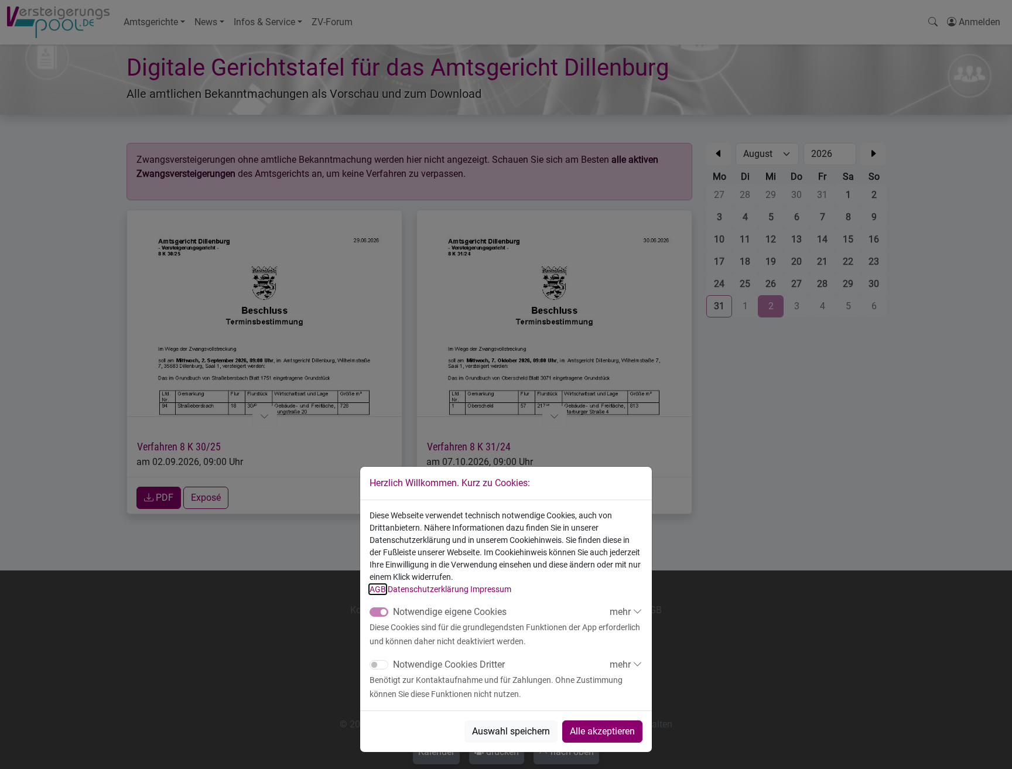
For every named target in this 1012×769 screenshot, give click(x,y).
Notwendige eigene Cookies (450, 611)
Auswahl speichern (511, 731)
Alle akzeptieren (602, 731)
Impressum (490, 589)
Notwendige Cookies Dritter (449, 664)
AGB (378, 589)
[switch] (379, 664)
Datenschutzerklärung (428, 589)
